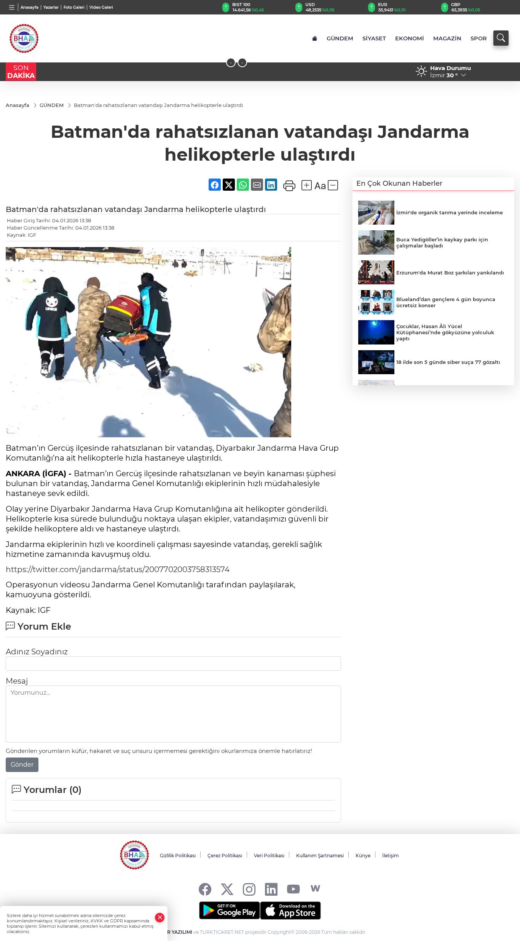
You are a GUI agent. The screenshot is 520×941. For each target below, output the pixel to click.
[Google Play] (229, 910)
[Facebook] (205, 889)
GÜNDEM (340, 38)
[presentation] (231, 62)
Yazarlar (51, 7)
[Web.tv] (315, 889)
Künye (363, 855)
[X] (227, 889)
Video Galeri (101, 7)
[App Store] (290, 910)
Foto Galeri (74, 7)
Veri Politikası (269, 855)
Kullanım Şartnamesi (320, 855)
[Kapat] (159, 917)
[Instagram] (249, 889)
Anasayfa (29, 7)
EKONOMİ (409, 38)
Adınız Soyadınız (37, 651)
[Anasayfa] (314, 38)
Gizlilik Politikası (178, 855)
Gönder (22, 764)
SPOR (479, 38)
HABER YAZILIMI (172, 932)
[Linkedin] (271, 889)
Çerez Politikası (224, 855)
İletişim (390, 855)
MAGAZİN (447, 38)
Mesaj (17, 681)
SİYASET (374, 38)
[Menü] (12, 7)
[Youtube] (293, 889)
